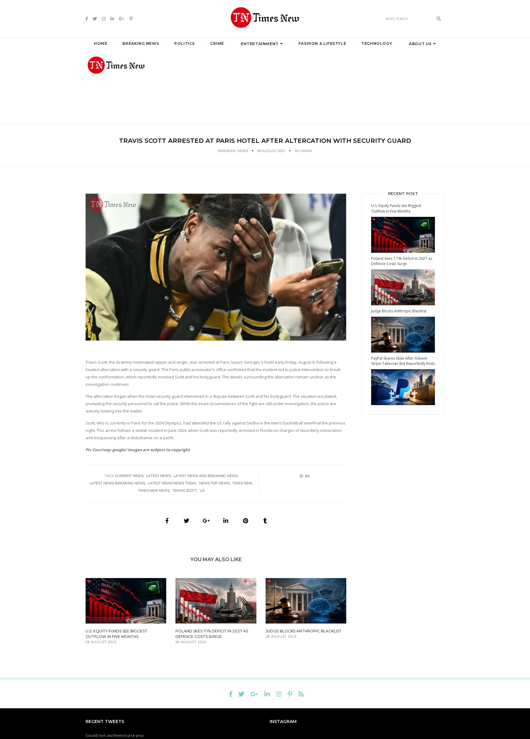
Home (100, 43)
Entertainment (259, 43)
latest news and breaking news (206, 476)
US (202, 490)
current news (129, 476)
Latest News (158, 476)
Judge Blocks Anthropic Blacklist (304, 631)
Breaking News (140, 43)
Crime (217, 43)
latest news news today (172, 483)
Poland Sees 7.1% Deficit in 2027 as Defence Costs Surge (401, 261)
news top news (214, 483)
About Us (420, 43)
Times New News (154, 490)
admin (306, 151)
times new (242, 483)
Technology (376, 43)
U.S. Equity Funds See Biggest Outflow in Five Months (396, 208)
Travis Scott (184, 490)
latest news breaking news (117, 483)
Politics (184, 43)
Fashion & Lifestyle (322, 43)
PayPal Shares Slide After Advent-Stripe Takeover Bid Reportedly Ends (403, 361)
